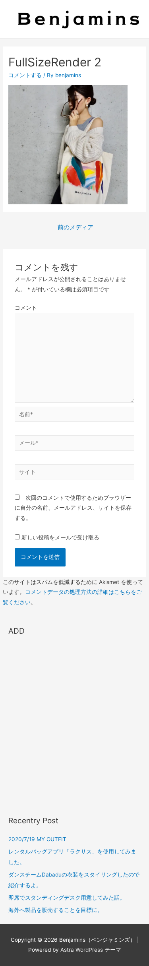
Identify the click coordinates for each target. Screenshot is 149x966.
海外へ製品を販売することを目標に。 (55, 910)
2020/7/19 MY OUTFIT (37, 839)
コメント (26, 308)
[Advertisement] (74, 722)
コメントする (25, 75)
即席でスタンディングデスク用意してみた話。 (66, 897)
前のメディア (75, 227)
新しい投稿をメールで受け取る (60, 537)
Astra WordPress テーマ (90, 950)
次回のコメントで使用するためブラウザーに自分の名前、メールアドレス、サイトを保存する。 (73, 508)
